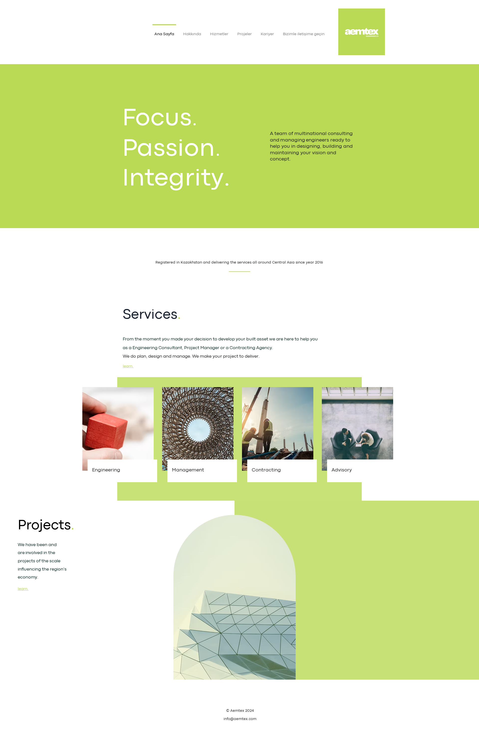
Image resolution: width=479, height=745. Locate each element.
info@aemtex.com (240, 719)
